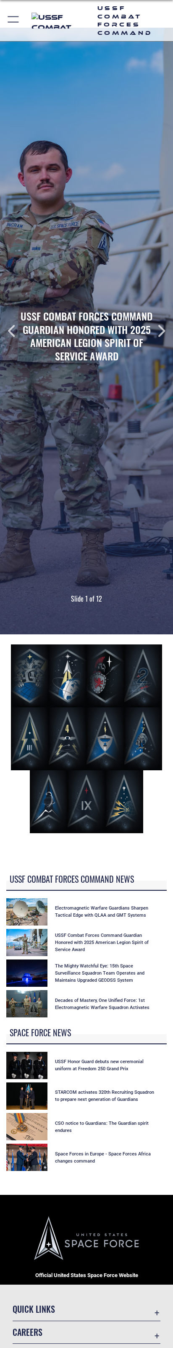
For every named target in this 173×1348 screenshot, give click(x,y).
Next (156, 331)
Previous (17, 331)
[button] (13, 20)
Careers (27, 1332)
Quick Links (34, 1309)
